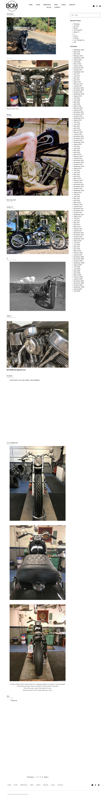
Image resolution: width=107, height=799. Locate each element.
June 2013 (77, 172)
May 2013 (77, 174)
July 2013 (77, 170)
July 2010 (77, 243)
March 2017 (77, 82)
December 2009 (79, 257)
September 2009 (79, 263)
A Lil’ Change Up (12, 443)
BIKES (56, 5)
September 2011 (79, 214)
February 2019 (78, 56)
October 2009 (78, 261)
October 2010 (78, 237)
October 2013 (78, 164)
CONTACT (57, 7)
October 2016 (78, 92)
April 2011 (77, 224)
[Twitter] (100, 6)
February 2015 (78, 132)
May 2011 (76, 222)
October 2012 (78, 188)
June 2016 (77, 100)
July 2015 (77, 122)
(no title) (76, 26)
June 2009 (77, 269)
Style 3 (9, 316)
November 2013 (79, 162)
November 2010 (79, 235)
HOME (31, 5)
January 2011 (78, 231)
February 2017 (78, 84)
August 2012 (78, 192)
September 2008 (79, 287)
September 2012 (79, 190)
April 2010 (77, 249)
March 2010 (77, 251)
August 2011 (77, 216)
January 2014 (78, 158)
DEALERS (72, 5)
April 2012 (77, 200)
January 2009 (78, 279)
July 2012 (77, 194)
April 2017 (77, 80)
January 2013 (78, 182)
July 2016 (77, 98)
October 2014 (78, 140)
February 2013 (78, 180)
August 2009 (78, 265)
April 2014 (77, 152)
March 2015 (77, 130)
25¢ (8, 696)
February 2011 (78, 229)
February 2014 (78, 156)
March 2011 (77, 226)
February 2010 (78, 253)
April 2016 (77, 104)
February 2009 (78, 277)
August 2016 (78, 96)
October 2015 (78, 116)
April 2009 (77, 273)
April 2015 (77, 128)
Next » (46, 777)
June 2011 (77, 220)
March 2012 (77, 202)
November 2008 (79, 283)
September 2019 (79, 50)
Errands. (9, 376)
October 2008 (78, 285)
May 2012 (77, 198)
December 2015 (79, 112)
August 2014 (78, 144)
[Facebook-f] (97, 6)
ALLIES (49, 7)
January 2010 (78, 255)
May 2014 (77, 150)
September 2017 (79, 72)
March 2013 (77, 178)
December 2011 (78, 208)
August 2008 (78, 289)
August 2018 (78, 60)
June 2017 (77, 76)
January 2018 (78, 66)
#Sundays (10, 14)
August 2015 (78, 120)
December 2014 (79, 136)
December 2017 (79, 68)
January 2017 (78, 86)
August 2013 (78, 168)
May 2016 (77, 102)
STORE (38, 5)
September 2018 (79, 58)
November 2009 (79, 259)
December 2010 (79, 233)
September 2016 (79, 94)
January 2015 (78, 134)
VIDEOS (63, 5)
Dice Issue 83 (11, 200)
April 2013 (77, 176)
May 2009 (77, 271)
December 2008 (79, 281)
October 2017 (78, 70)
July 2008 (77, 291)
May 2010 (77, 247)
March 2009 (77, 275)
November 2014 (79, 138)
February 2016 (78, 108)
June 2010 (77, 245)
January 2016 (78, 110)
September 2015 (79, 118)
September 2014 (79, 142)
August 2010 (78, 241)
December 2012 (79, 184)
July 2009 (77, 267)
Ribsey (9, 115)
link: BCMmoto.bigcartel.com (16, 370)
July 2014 (77, 146)
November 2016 (79, 90)
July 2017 (77, 74)
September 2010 (79, 239)
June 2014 (77, 148)
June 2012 (77, 196)
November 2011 (78, 210)
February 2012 (78, 204)
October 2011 (78, 212)
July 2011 (76, 218)
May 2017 (77, 78)
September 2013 (79, 166)
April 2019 (77, 54)
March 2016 (77, 106)
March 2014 (77, 154)
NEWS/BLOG (47, 5)
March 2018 (77, 64)
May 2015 (77, 126)
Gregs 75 (10, 207)
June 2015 (77, 124)
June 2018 (77, 62)
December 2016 (79, 88)
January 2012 (78, 206)
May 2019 (77, 52)
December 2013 (79, 160)
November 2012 (79, 186)
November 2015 (79, 114)
